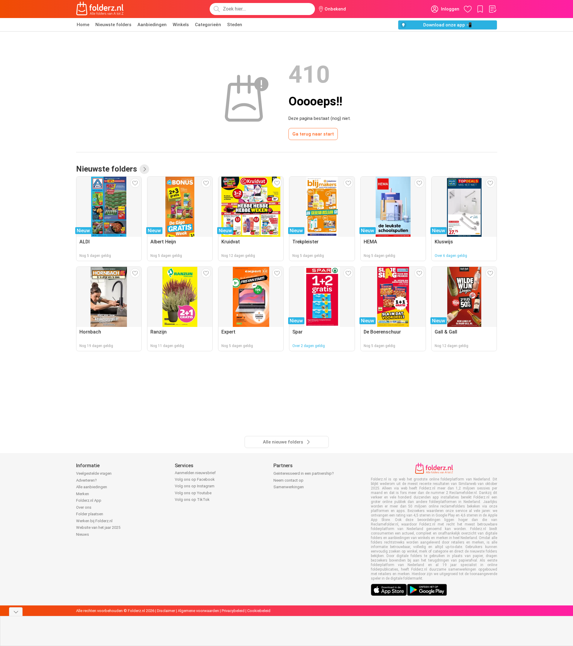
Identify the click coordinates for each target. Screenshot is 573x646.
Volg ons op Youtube (193, 493)
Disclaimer (166, 610)
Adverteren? (86, 480)
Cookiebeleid (258, 610)
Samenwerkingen (288, 487)
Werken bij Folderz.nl (94, 521)
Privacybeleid (233, 610)
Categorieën (208, 24)
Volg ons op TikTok (192, 499)
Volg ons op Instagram (194, 486)
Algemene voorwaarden (198, 610)
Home (83, 24)
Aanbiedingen (152, 24)
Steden (234, 24)
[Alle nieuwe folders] (144, 169)
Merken (82, 494)
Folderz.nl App (88, 500)
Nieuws (82, 534)
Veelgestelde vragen (94, 473)
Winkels (181, 24)
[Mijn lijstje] (492, 9)
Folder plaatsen (89, 514)
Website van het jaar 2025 (98, 527)
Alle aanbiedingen (91, 487)
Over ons (83, 507)
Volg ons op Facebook (195, 479)
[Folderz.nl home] (100, 9)
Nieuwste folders (113, 24)
